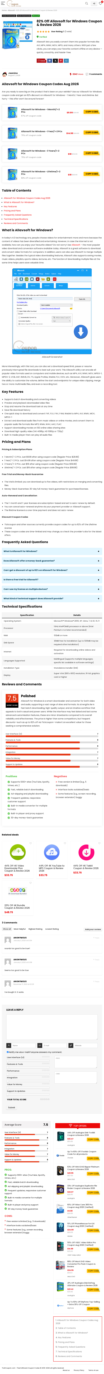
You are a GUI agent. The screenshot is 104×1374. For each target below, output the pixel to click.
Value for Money (14, 1084)
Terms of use (93, 1370)
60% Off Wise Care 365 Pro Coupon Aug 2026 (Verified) (80, 1205)
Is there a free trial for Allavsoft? (21, 579)
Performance (13, 1070)
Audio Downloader (24, 16)
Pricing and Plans (12, 210)
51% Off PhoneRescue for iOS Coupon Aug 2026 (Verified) (80, 1224)
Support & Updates (16, 1091)
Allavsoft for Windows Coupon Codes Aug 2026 (27, 198)
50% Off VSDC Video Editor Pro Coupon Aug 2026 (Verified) (81, 1243)
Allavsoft (11, 10)
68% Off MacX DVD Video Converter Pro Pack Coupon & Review (81, 1264)
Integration (12, 1077)
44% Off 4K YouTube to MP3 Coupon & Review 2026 (51, 868)
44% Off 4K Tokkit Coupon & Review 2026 (86, 867)
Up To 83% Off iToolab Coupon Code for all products (81, 1152)
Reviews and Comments (16, 223)
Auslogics (71, 1145)
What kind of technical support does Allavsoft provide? (33, 598)
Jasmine (13, 73)
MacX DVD (71, 1276)
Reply (97, 938)
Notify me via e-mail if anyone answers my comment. (35, 1052)
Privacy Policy (79, 1370)
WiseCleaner (72, 1217)
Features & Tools (15, 1064)
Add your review (93, 929)
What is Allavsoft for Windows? (19, 202)
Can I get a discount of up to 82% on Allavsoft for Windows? (35, 570)
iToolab (70, 1158)
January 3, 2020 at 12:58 (22, 962)
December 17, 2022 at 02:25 (23, 984)
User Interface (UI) (15, 1057)
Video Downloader (9, 16)
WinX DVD (71, 1179)
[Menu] (3, 3)
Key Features (10, 206)
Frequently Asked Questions (18, 214)
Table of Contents (67, 1328)
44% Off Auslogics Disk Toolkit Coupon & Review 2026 (81, 1133)
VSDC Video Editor (74, 1255)
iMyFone (70, 1308)
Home (4, 10)
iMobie (69, 1236)
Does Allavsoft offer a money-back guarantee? (29, 560)
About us (66, 1370)
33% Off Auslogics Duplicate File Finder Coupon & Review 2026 (82, 1187)
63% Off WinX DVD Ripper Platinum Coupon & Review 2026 (83, 1168)
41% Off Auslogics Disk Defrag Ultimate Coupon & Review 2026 (82, 1284)
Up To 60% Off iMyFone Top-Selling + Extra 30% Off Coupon (83, 1303)
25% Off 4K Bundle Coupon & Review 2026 (17, 906)
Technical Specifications (16, 219)
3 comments (95, 74)
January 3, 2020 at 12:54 (22, 940)
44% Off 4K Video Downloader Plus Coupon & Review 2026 (17, 868)
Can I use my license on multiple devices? (26, 589)
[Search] (87, 3)
